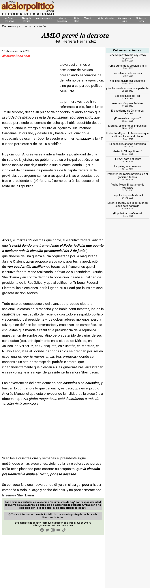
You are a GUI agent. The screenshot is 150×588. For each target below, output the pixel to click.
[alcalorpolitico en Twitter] (47, 530)
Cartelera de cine (124, 19)
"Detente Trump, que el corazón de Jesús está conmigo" (127, 204)
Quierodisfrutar (106, 18)
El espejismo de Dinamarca (127, 110)
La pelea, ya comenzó (127, 166)
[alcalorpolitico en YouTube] (58, 530)
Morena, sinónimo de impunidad (127, 125)
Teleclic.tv (89, 18)
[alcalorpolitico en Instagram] (53, 530)
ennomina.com (44, 18)
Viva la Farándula (62, 19)
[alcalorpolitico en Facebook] (42, 530)
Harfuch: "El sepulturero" (127, 151)
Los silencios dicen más (127, 73)
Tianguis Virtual (26, 19)
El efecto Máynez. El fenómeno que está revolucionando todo (127, 135)
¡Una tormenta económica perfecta (127, 88)
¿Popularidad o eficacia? (127, 213)
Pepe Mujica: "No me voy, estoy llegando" (127, 56)
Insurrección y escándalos (127, 103)
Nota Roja (76, 19)
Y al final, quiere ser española (127, 80)
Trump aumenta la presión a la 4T (127, 65)
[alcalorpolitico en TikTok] (64, 530)
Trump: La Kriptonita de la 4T (127, 195)
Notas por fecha (141, 19)
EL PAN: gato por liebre (127, 159)
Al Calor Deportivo (9, 19)
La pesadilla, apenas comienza (127, 144)
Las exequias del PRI (127, 95)
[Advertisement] (29, 85)
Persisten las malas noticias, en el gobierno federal (127, 175)
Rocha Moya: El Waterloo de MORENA (127, 186)
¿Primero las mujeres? (127, 118)
